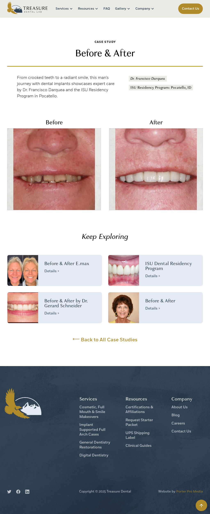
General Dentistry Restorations (94, 445)
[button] (64, 8)
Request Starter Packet (139, 422)
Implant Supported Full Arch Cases (92, 430)
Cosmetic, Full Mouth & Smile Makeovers (92, 412)
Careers (178, 423)
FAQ (106, 8)
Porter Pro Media (189, 491)
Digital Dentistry (93, 455)
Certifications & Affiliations (139, 409)
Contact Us (181, 431)
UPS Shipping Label (138, 435)
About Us (179, 407)
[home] (27, 8)
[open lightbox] (54, 169)
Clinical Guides (139, 446)
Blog (175, 415)
